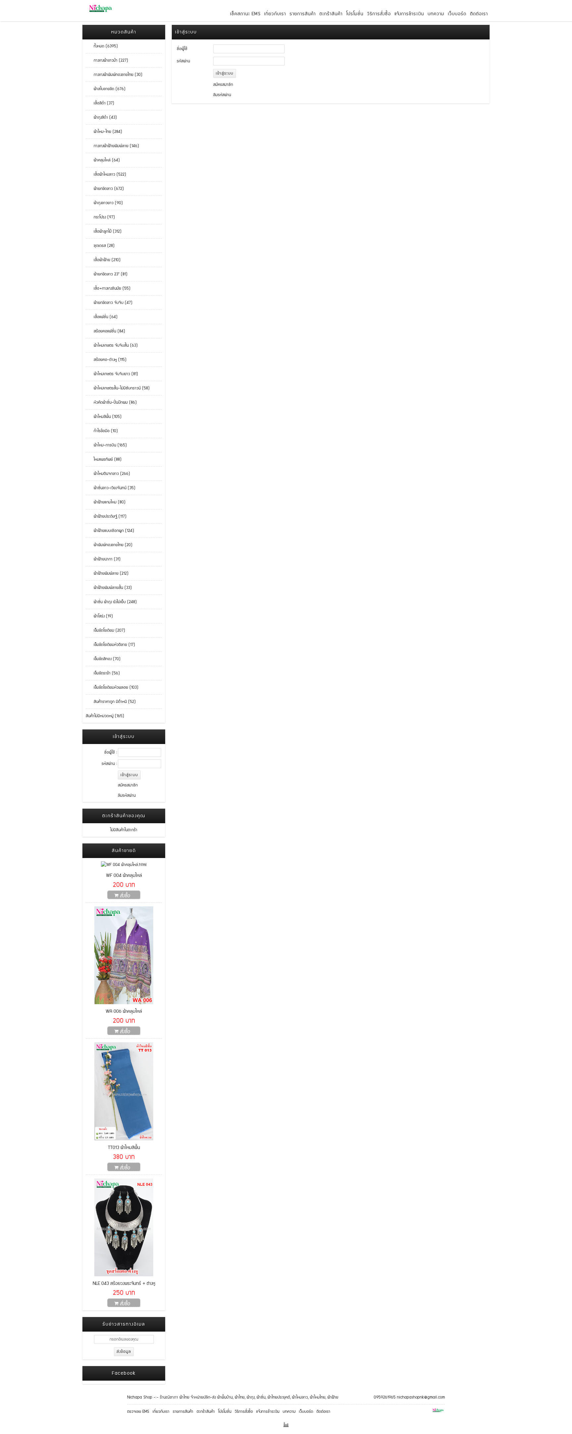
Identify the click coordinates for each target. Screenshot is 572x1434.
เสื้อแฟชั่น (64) (102, 317)
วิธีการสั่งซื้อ (379, 14)
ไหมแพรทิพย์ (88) (103, 459)
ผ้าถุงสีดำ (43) (101, 117)
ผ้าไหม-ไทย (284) (104, 131)
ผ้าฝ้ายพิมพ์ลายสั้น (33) (109, 587)
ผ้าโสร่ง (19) (99, 616)
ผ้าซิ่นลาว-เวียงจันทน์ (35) (110, 488)
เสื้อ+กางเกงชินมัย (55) (108, 288)
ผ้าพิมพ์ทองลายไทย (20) (109, 545)
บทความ (436, 14)
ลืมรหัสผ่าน (127, 795)
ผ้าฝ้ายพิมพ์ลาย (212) (107, 573)
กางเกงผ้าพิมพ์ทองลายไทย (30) (114, 74)
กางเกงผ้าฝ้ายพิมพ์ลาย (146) (112, 146)
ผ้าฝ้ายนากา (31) (103, 559)
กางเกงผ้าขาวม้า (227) (107, 60)
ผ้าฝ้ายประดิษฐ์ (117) (106, 516)
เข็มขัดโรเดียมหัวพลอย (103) (112, 687)
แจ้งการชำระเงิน (409, 14)
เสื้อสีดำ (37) (100, 103)
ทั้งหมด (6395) (102, 46)
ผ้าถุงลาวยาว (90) (104, 203)
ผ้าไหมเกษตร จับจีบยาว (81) (112, 374)
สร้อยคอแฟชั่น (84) (105, 331)
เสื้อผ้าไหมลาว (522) (106, 174)
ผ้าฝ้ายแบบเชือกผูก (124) (110, 530)
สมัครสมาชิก (128, 785)
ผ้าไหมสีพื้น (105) (103, 416)
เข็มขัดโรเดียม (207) (105, 630)
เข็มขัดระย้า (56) (103, 673)
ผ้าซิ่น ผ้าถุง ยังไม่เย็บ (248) (111, 602)
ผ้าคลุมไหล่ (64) (103, 160)
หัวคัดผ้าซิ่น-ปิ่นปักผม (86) (111, 402)
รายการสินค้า (303, 14)
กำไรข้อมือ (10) (102, 431)
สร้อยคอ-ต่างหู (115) (106, 359)
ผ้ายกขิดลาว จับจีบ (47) (109, 302)
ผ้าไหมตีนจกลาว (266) (108, 473)
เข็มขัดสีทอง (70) (103, 659)
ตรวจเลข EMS (138, 1411)
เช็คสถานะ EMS (245, 14)
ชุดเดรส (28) (100, 245)
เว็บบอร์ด (457, 14)
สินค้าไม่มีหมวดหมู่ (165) (105, 716)
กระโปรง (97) (100, 217)
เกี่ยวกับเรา (275, 14)
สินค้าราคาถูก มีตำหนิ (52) (111, 701)
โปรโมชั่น (354, 14)
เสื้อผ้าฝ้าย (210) (103, 260)
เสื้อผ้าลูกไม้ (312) (103, 231)
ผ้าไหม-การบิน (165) (106, 445)
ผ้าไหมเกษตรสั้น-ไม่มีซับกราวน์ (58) (118, 388)
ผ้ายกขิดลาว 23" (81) (106, 274)
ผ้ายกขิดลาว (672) (105, 188)
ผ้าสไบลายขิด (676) (105, 89)
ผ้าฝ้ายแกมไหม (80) (105, 502)
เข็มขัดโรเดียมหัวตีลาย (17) (110, 644)
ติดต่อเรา (479, 14)
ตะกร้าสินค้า (331, 14)
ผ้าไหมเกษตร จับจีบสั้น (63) (112, 345)
